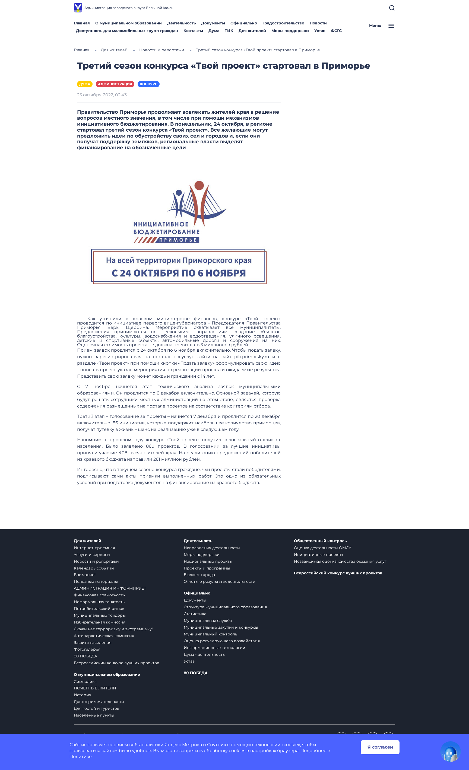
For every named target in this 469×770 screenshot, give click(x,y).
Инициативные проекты (318, 554)
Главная (82, 23)
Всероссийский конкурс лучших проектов (116, 662)
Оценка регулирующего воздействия (222, 640)
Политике (80, 756)
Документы (213, 23)
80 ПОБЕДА (85, 656)
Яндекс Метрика (183, 744)
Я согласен (380, 747)
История (82, 694)
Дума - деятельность (204, 654)
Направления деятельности (212, 547)
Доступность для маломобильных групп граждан (127, 30)
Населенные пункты (94, 715)
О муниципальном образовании (128, 23)
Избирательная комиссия (99, 622)
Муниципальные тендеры (100, 615)
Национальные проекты (208, 561)
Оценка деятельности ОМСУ (322, 547)
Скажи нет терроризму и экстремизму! (113, 628)
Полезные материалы (96, 581)
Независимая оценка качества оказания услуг (340, 561)
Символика (85, 681)
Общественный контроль (320, 541)
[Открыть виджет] (450, 751)
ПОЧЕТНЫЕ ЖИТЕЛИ (95, 688)
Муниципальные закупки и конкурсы (221, 627)
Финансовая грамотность (99, 595)
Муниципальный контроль (210, 634)
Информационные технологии (214, 647)
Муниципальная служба (208, 620)
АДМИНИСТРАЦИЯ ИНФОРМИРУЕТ (110, 588)
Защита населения (92, 642)
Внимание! (85, 574)
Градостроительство (283, 23)
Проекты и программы (207, 568)
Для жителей (252, 30)
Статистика (195, 613)
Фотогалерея (87, 649)
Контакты (193, 30)
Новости (318, 23)
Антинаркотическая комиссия (104, 635)
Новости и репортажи (96, 561)
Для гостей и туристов (96, 708)
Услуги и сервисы (92, 554)
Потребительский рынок (99, 608)
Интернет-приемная (94, 547)
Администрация (115, 84)
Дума (213, 30)
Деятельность (181, 23)
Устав (319, 30)
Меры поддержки (290, 30)
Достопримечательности (99, 701)
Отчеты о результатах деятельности (219, 581)
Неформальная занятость (99, 601)
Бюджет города (199, 574)
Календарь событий (94, 568)
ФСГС (336, 30)
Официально (243, 23)
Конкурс (148, 84)
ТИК (229, 30)
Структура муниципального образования (225, 606)
